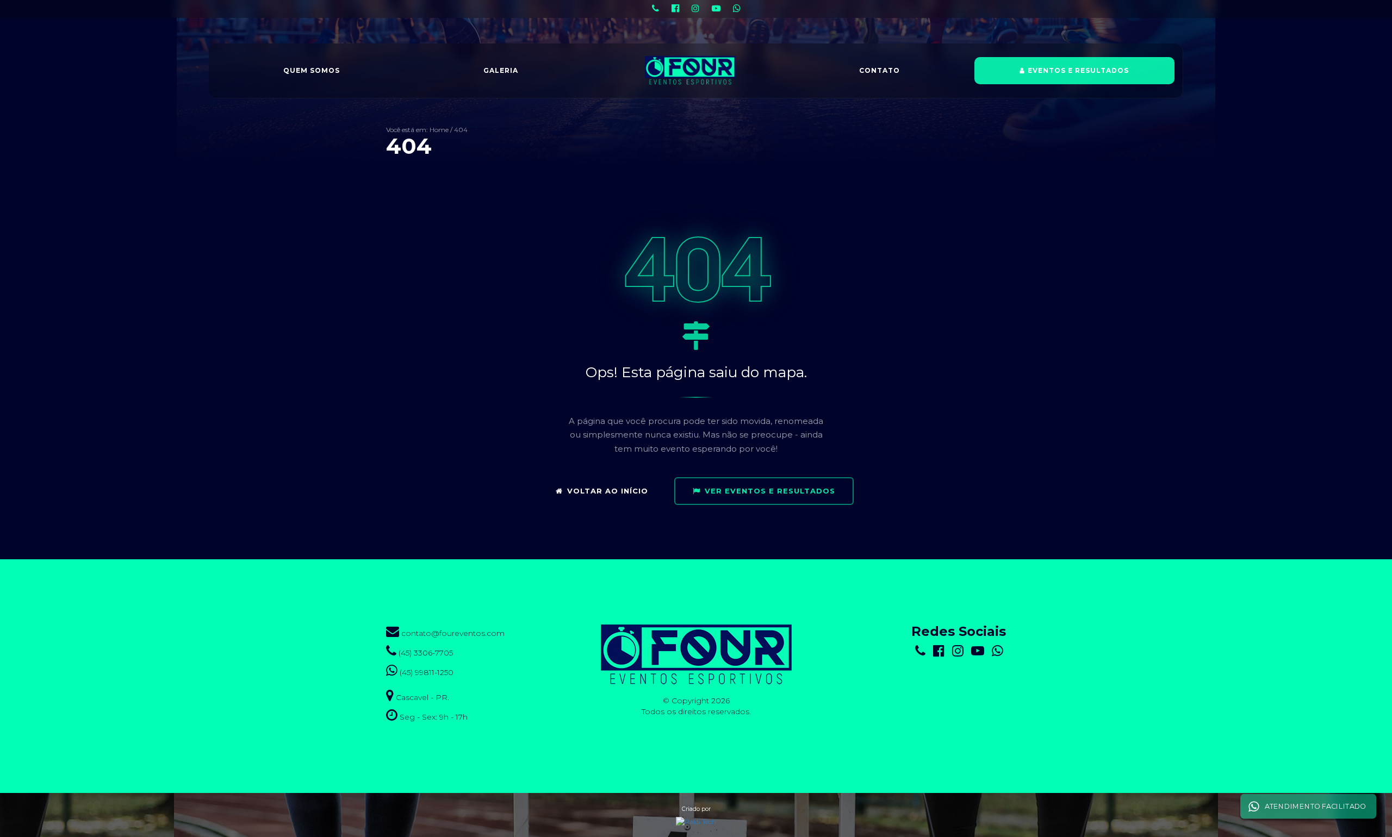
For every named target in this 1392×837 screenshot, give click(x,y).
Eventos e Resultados (1078, 70)
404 (461, 130)
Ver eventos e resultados (770, 490)
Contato (879, 70)
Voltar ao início (607, 490)
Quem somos (311, 70)
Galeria (500, 70)
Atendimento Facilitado (1315, 806)
